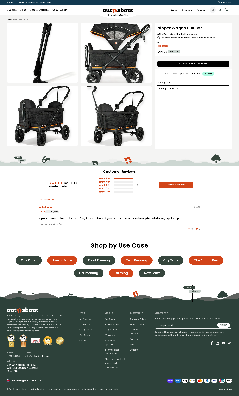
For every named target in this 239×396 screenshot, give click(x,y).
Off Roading (88, 273)
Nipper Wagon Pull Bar (21, 19)
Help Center (111, 329)
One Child (29, 260)
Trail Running (136, 260)
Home (9, 19)
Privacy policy (53, 389)
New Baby (152, 273)
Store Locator (112, 324)
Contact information (109, 389)
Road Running (99, 260)
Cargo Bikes (85, 329)
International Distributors (112, 351)
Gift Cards (84, 335)
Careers (134, 339)
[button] (187, 10)
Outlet (82, 340)
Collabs (134, 349)
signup (223, 325)
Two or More (62, 260)
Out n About (21, 389)
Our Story (110, 319)
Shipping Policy (138, 319)
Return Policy (137, 324)
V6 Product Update (111, 342)
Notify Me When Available (193, 63)
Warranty (110, 335)
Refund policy (37, 389)
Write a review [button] (176, 184)
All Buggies (85, 319)
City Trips (170, 260)
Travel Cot (85, 324)
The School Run (206, 260)
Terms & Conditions (135, 331)
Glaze (229, 389)
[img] (45, 207)
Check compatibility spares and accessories (116, 363)
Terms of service (71, 389)
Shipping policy (89, 389)
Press (133, 344)
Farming (121, 273)
